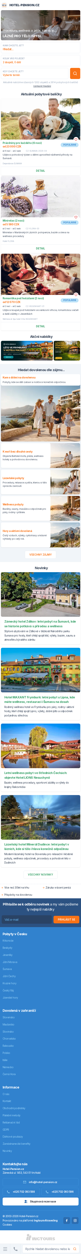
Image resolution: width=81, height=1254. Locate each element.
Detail (40, 170)
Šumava (7, 969)
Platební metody (12, 1115)
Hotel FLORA (8, 241)
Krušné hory (10, 983)
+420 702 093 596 (62, 1191)
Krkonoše (8, 940)
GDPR (6, 1129)
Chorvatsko (9, 1038)
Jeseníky (8, 954)
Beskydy (7, 947)
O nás (6, 1094)
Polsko (6, 1052)
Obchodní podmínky (14, 1108)
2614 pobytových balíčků (64, 82)
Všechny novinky (40, 874)
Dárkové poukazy (13, 1136)
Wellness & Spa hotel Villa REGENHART (20, 319)
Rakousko (8, 1045)
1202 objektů (41, 82)
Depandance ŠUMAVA (12, 163)
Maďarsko (8, 1024)
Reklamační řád (11, 1122)
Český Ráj (8, 990)
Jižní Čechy (9, 976)
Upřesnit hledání (42, 86)
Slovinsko (8, 1031)
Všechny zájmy (40, 554)
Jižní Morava (10, 962)
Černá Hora (9, 1074)
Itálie (5, 1060)
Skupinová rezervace (43, 1201)
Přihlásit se (66, 919)
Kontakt (7, 1101)
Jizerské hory (10, 997)
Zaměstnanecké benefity (17, 1143)
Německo (8, 1067)
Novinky (7, 1150)
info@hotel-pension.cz (43, 1182)
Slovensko (9, 1017)
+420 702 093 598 (24, 1191)
